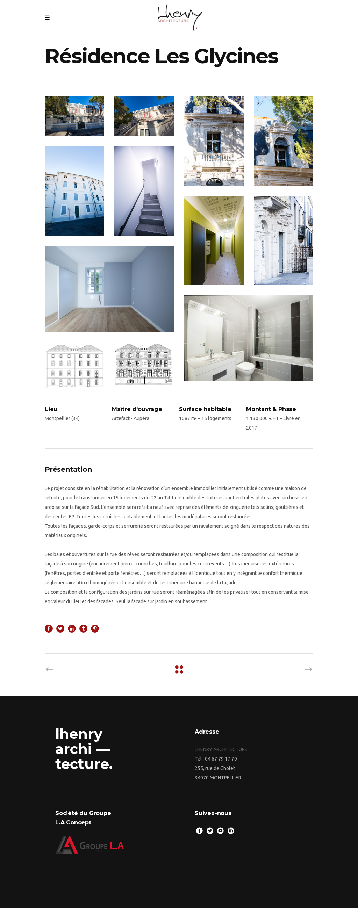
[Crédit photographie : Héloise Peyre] (283, 240)
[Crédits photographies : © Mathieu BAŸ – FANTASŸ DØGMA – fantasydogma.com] (74, 116)
